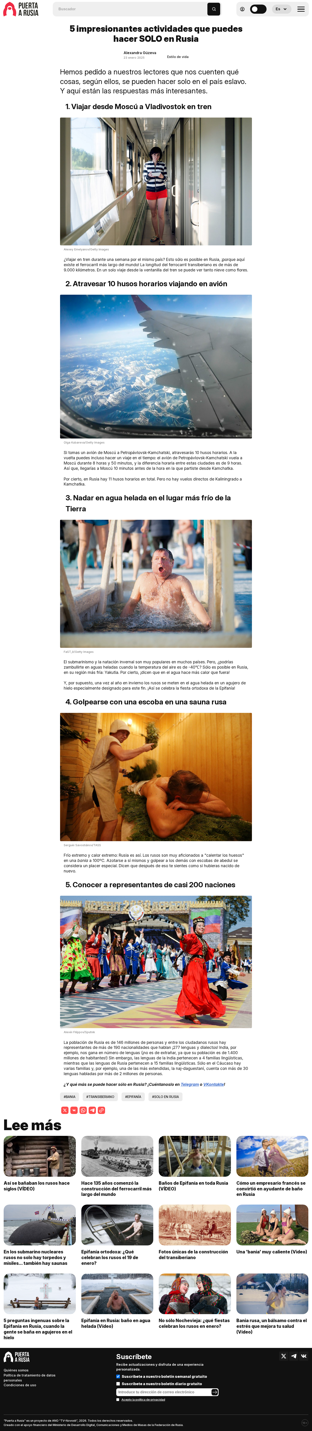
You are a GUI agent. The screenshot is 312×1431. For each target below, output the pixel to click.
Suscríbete (134, 1356)
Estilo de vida (178, 57)
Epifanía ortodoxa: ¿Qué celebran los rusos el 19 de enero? (109, 1257)
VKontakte (213, 1084)
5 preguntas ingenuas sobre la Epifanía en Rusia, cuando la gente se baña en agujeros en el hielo (38, 1329)
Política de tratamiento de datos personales (30, 1377)
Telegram (190, 1084)
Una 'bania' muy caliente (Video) (271, 1252)
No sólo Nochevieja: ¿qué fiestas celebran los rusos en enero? (194, 1323)
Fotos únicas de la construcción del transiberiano (193, 1254)
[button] (204, 7)
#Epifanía (133, 1097)
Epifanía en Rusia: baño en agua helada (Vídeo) (115, 1323)
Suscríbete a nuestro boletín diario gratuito (162, 1383)
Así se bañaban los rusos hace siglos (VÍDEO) (37, 1186)
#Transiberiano (100, 1097)
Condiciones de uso (20, 1385)
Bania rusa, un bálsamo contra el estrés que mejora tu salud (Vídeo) (271, 1326)
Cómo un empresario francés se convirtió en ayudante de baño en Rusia (271, 1188)
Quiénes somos (16, 1370)
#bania (69, 1097)
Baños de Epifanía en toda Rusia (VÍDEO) (193, 1186)
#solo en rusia (165, 1097)
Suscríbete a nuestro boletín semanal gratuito (164, 1376)
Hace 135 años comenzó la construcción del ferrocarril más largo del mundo (116, 1188)
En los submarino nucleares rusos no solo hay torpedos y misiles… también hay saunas (35, 1257)
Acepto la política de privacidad (143, 1399)
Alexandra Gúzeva (140, 52)
